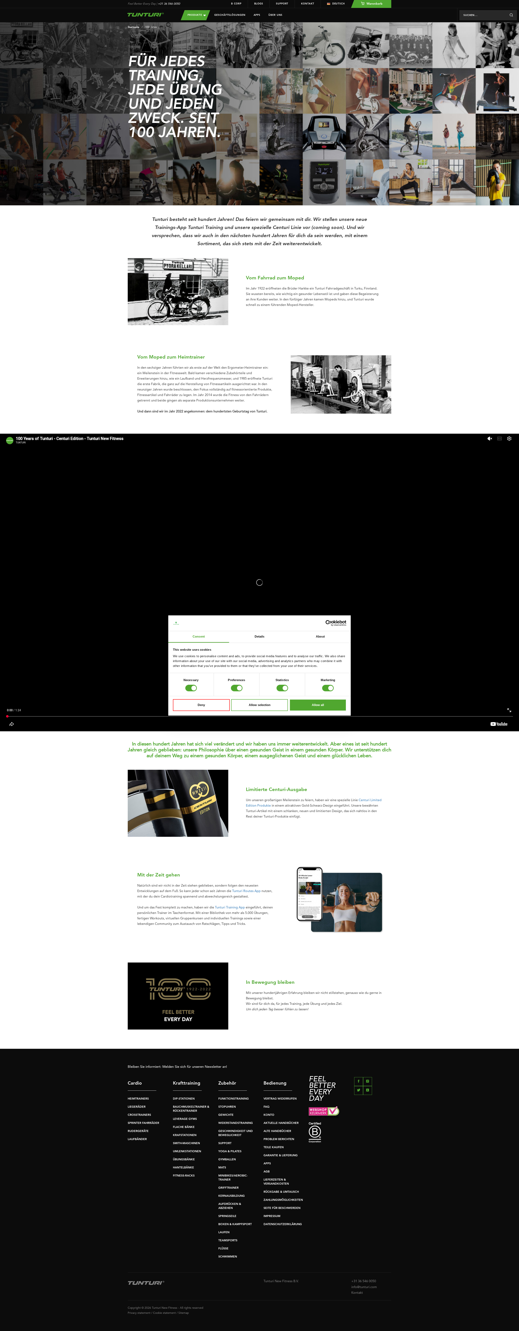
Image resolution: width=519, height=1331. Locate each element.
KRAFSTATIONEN (184, 1135)
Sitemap (183, 1313)
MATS (222, 1167)
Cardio (135, 1083)
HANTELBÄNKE (183, 1167)
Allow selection (259, 705)
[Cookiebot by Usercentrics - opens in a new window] (328, 623)
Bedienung (275, 1083)
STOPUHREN (227, 1106)
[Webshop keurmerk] (350, 1112)
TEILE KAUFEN (274, 1147)
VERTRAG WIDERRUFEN (280, 1098)
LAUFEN (223, 1232)
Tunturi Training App (230, 907)
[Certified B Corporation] (350, 1132)
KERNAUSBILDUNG (231, 1196)
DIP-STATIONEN (184, 1098)
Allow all (318, 705)
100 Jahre (151, 27)
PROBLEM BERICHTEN (279, 1139)
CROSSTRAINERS (139, 1115)
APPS (267, 1163)
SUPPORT (225, 1143)
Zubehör (227, 1083)
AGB (267, 1171)
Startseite (133, 27)
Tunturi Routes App (246, 891)
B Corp (236, 4)
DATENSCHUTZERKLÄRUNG (283, 1224)
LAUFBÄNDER (137, 1139)
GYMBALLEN (227, 1159)
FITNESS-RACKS (184, 1175)
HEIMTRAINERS (138, 1098)
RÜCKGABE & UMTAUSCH (281, 1191)
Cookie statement (164, 1313)
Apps (257, 15)
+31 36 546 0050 (169, 3)
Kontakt (307, 4)
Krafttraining (186, 1083)
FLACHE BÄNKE (184, 1127)
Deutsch (338, 4)
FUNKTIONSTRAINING (233, 1098)
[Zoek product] (511, 15)
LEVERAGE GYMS (185, 1119)
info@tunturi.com (364, 1287)
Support (282, 4)
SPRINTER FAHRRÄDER (143, 1123)
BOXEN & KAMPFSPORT (235, 1224)
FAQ (266, 1106)
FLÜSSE (223, 1248)
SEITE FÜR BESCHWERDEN (282, 1208)
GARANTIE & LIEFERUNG (281, 1155)
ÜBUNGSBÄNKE (184, 1159)
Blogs (258, 4)
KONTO (269, 1115)
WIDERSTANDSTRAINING (235, 1123)
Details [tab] (260, 636)
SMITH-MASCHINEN (186, 1143)
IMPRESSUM (272, 1216)
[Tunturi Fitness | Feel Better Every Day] (150, 15)
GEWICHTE (226, 1115)
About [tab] (320, 636)
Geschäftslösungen (229, 15)
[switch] (236, 688)
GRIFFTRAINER (228, 1187)
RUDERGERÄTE (138, 1131)
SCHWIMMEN (227, 1256)
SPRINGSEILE (227, 1216)
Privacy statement (139, 1313)
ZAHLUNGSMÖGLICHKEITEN (283, 1200)
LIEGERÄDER (137, 1106)
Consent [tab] (199, 636)
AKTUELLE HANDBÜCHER (281, 1123)
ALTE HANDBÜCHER (277, 1131)
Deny (201, 705)
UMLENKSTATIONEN (187, 1151)
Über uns (275, 15)
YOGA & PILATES (229, 1151)
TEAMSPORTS (227, 1240)
